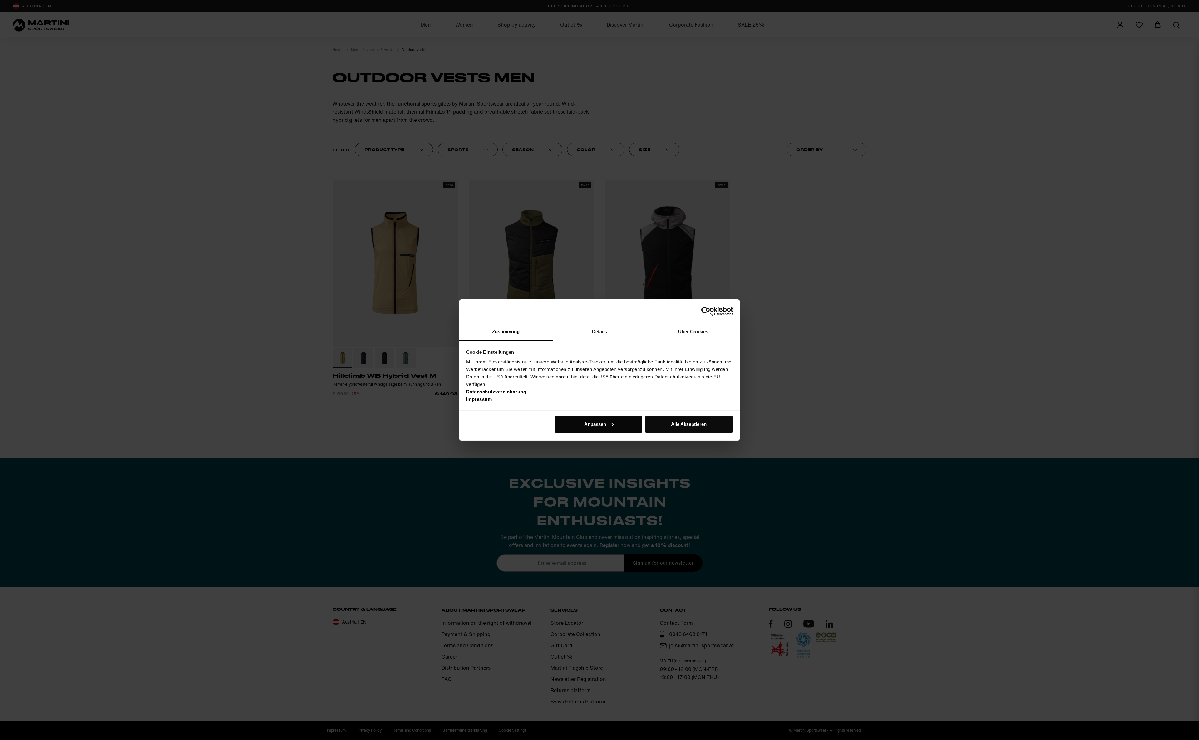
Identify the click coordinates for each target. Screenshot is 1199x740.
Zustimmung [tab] (506, 331)
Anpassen (595, 424)
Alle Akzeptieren (689, 424)
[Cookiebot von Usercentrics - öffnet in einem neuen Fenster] (705, 311)
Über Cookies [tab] (693, 331)
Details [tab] (599, 331)
